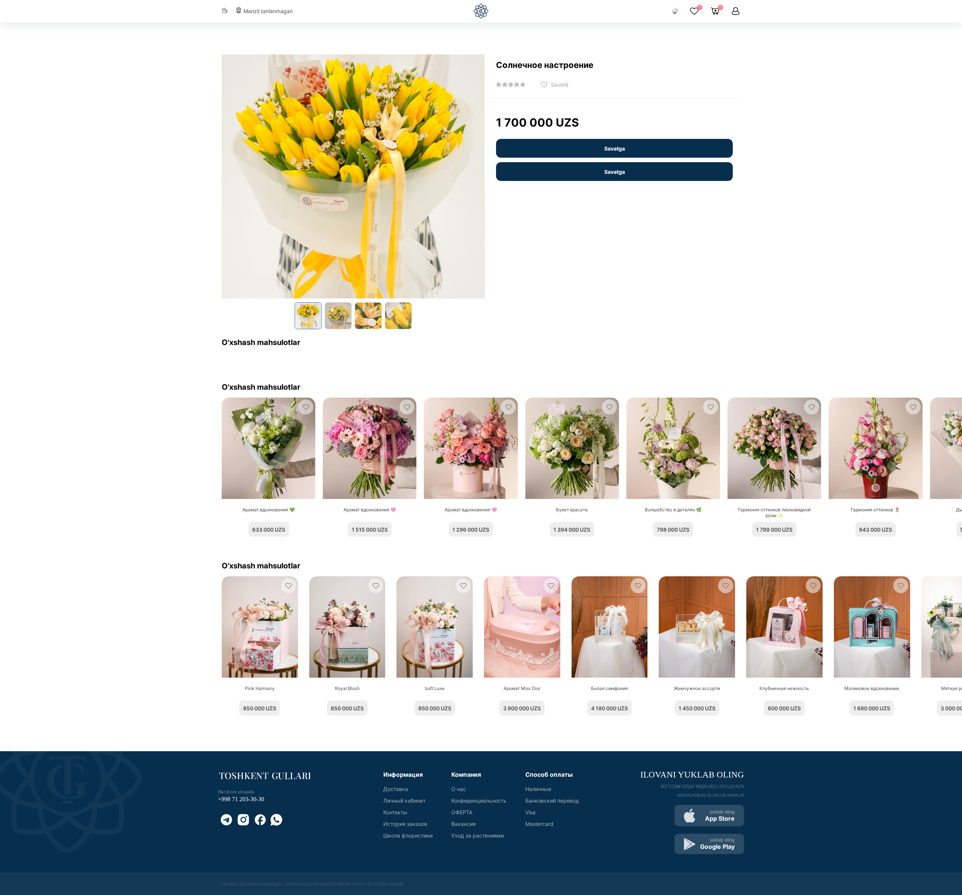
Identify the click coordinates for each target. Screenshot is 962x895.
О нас (458, 789)
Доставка (395, 789)
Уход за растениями (477, 835)
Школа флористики (408, 835)
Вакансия (463, 824)
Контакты (395, 812)
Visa (530, 812)
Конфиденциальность (479, 800)
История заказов (405, 824)
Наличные (538, 789)
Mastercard (539, 824)
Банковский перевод (552, 800)
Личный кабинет (404, 800)
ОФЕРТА (461, 812)
